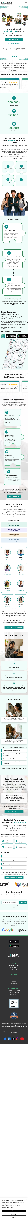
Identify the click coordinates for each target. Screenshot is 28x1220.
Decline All (13, 1214)
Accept (14, 1211)
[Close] (26, 1200)
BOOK (14, 981)
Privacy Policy (9, 1207)
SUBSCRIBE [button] (14, 983)
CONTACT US (14, 967)
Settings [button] (14, 1217)
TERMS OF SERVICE (14, 992)
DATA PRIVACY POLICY (14, 990)
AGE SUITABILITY (14, 994)
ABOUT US (14, 977)
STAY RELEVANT (14, 979)
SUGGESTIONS (14, 969)
